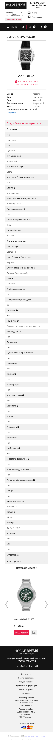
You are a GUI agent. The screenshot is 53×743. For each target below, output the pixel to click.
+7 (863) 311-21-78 (14, 12)
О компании (26, 674)
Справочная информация (26, 685)
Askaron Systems (34, 740)
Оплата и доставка (26, 678)
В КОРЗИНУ (21, 632)
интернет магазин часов (35, 736)
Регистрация (36, 17)
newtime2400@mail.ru (14, 15)
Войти (34, 13)
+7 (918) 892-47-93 (26, 661)
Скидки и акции (25, 682)
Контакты (26, 693)
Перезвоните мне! (14, 19)
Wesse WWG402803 (24, 619)
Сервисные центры (26, 689)
